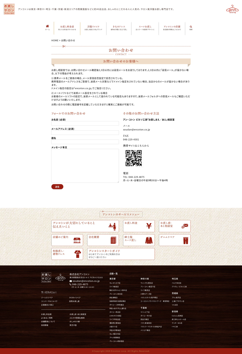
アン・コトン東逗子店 (148, 287)
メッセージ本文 (59, 147)
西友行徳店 (145, 319)
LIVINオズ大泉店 (116, 316)
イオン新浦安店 (146, 323)
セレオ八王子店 (115, 283)
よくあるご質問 (47, 318)
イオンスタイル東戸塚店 (149, 297)
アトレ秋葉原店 (115, 337)
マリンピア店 (145, 312)
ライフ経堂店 (114, 287)
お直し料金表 (46, 314)
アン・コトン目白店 (116, 294)
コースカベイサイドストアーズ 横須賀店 (155, 301)
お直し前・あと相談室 (78, 314)
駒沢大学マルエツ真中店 (118, 290)
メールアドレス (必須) (62, 128)
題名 (53, 138)
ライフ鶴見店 (145, 290)
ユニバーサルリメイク (49, 301)
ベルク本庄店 (176, 283)
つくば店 (175, 305)
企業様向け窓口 (47, 305)
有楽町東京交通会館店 (118, 301)
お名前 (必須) (58, 119)
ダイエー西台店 (115, 312)
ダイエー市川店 (146, 316)
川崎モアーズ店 (146, 294)
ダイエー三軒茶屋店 (117, 305)
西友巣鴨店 (114, 297)
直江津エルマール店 (179, 319)
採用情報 (44, 325)
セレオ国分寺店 (115, 334)
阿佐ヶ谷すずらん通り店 (118, 308)
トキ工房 (175, 327)
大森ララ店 (113, 327)
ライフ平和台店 (115, 319)
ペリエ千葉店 (145, 330)
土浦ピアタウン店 (178, 301)
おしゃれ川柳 (75, 321)
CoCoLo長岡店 (177, 316)
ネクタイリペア (75, 297)
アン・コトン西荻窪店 (117, 341)
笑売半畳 (73, 325)
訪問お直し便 (74, 301)
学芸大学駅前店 (115, 330)
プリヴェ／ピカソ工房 (179, 287)
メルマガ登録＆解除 (77, 318)
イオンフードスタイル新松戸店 (151, 327)
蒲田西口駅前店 (115, 323)
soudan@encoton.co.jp (86, 281)
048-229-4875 (80, 284)
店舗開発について (48, 321)
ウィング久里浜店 (147, 283)
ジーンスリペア (47, 297)
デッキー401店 (177, 323)
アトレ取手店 (176, 297)
